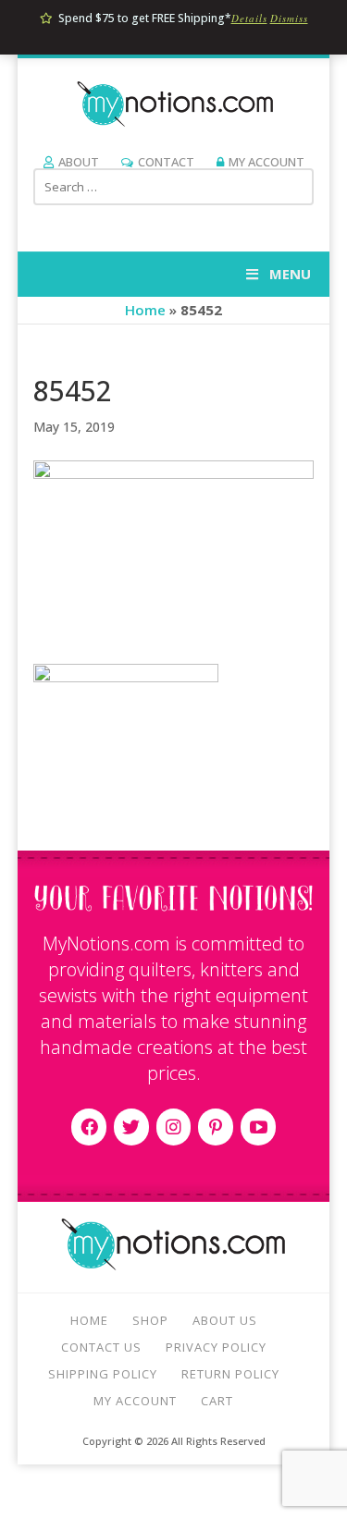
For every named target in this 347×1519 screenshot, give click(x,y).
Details (249, 18)
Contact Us (101, 1347)
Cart (217, 1400)
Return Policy (230, 1374)
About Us (224, 1320)
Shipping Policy (102, 1374)
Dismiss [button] (289, 18)
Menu (290, 273)
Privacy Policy (216, 1347)
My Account (266, 161)
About (78, 161)
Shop (150, 1320)
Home (145, 309)
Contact (166, 161)
